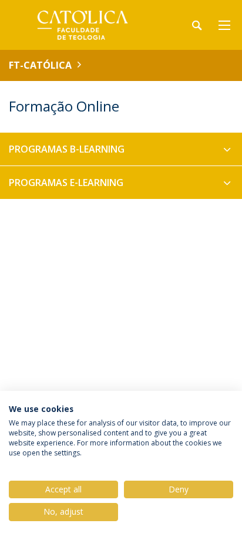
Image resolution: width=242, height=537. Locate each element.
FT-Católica (40, 65)
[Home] (82, 25)
